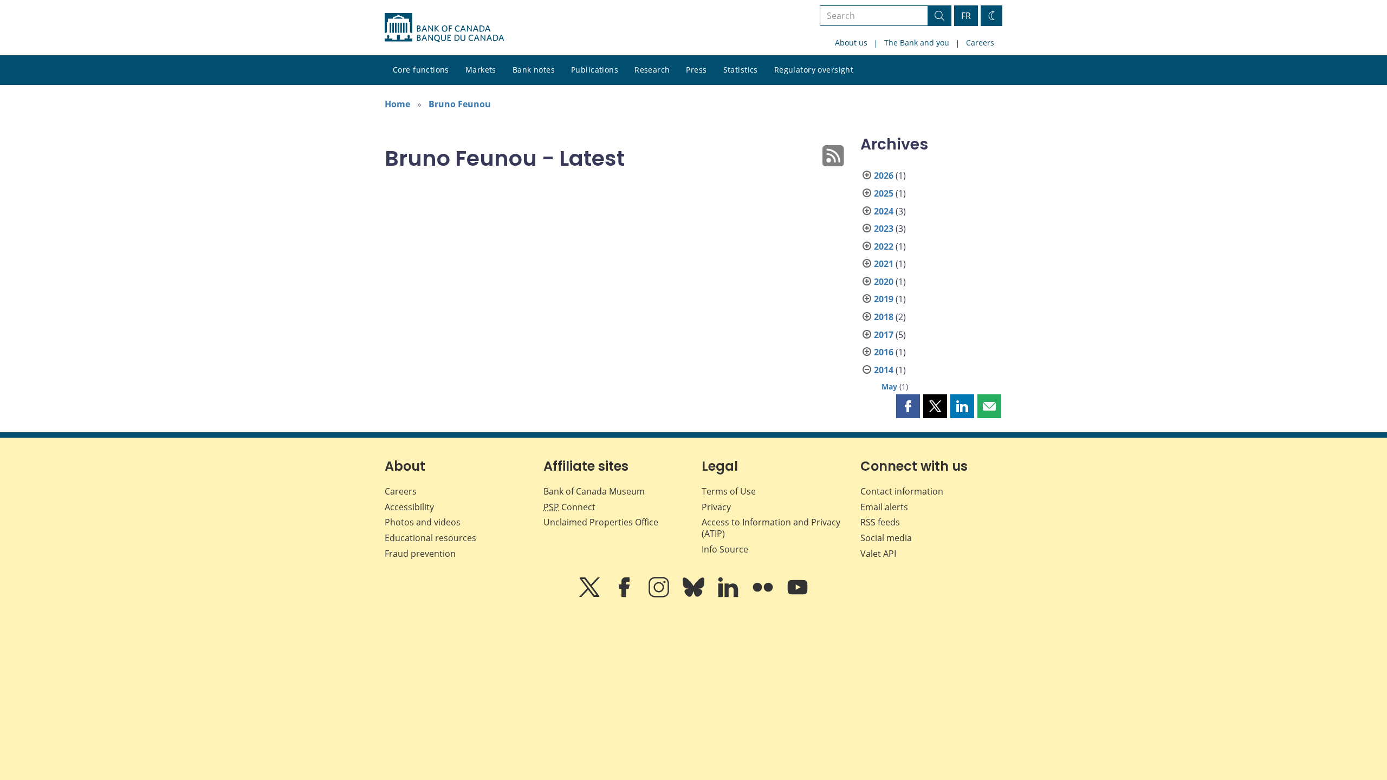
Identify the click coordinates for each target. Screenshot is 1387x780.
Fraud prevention (420, 554)
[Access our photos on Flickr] (764, 595)
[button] (908, 406)
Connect (569, 507)
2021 (883, 264)
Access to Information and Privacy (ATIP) (771, 528)
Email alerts (884, 507)
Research (652, 69)
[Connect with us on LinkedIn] (729, 595)
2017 (883, 335)
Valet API (878, 554)
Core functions (421, 69)
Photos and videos (423, 522)
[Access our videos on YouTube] (797, 595)
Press (696, 69)
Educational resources (430, 538)
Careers (980, 42)
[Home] (444, 27)
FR (966, 16)
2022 (883, 246)
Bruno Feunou (460, 104)
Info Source (725, 549)
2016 (883, 352)
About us (851, 42)
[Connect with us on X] (590, 595)
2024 (883, 211)
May (889, 386)
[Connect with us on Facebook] (625, 595)
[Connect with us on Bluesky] (694, 595)
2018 (883, 317)
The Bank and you (916, 42)
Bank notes (534, 69)
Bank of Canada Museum (594, 491)
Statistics (740, 69)
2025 (883, 193)
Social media (886, 538)
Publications (594, 69)
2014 (883, 370)
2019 (883, 299)
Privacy (716, 507)
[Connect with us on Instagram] (660, 595)
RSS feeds (880, 522)
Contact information (901, 491)
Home (397, 104)
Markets (480, 69)
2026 (883, 175)
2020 (883, 282)
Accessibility (409, 507)
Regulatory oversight (813, 69)
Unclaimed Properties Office (600, 522)
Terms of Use (729, 491)
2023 (883, 229)
